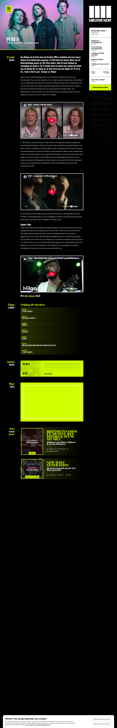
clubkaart (31, 296)
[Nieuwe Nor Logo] (100, 14)
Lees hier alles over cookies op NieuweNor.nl (37, 725)
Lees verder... (48, 373)
